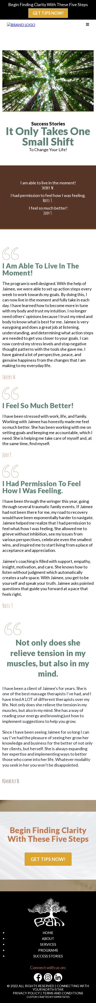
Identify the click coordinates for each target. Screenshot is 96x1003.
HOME (48, 933)
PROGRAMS (48, 950)
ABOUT (48, 938)
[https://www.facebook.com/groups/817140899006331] (38, 977)
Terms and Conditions (62, 993)
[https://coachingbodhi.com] (21, 24)
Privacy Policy (26, 993)
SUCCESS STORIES (48, 956)
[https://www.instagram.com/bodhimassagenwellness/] (48, 977)
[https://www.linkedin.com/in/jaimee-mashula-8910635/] (58, 977)
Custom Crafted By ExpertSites (48, 996)
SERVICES (48, 944)
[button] (87, 24)
